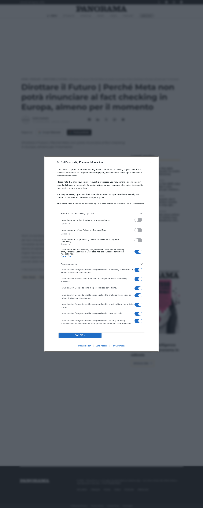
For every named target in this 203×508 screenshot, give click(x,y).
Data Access (101, 346)
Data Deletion (84, 346)
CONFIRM (80, 335)
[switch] (138, 220)
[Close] (153, 162)
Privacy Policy (118, 346)
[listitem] (101, 213)
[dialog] (101, 254)
